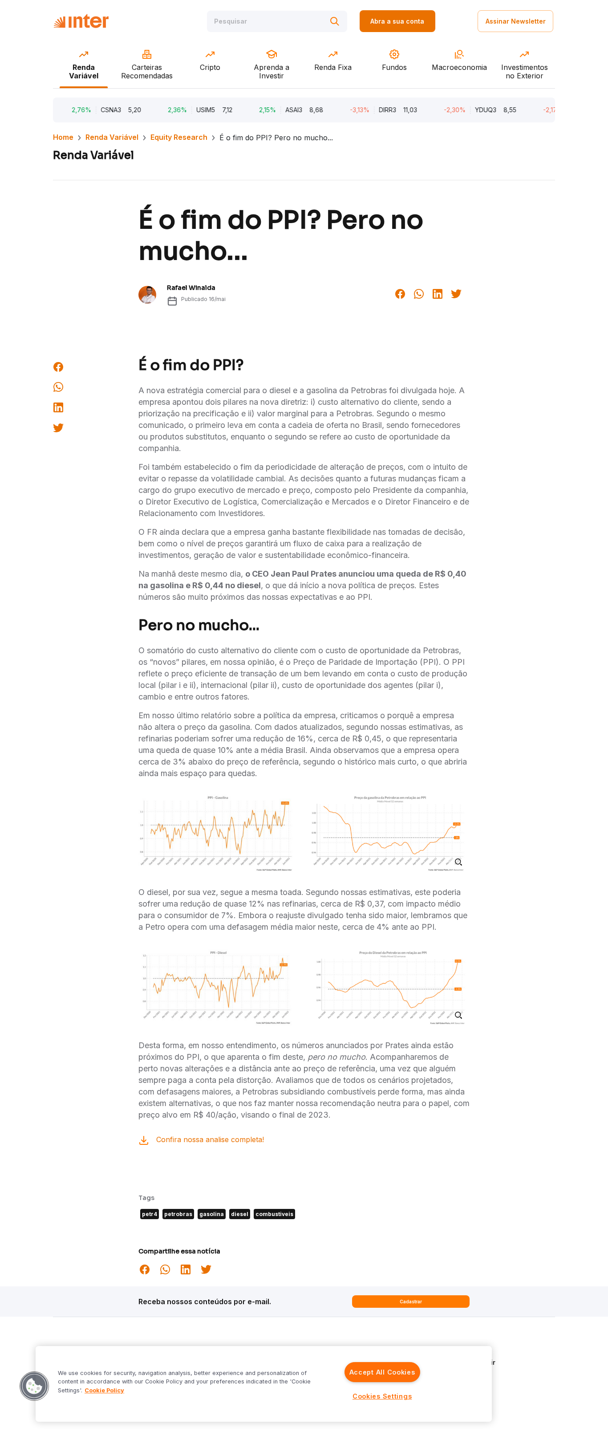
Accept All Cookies (382, 1372)
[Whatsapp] (418, 293)
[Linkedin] (437, 293)
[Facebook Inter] (400, 293)
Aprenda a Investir (466, 1362)
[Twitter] (456, 293)
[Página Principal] (81, 21)
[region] (264, 1384)
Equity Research (178, 137)
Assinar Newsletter (516, 21)
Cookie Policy (104, 1390)
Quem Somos (458, 1349)
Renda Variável (111, 137)
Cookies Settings (382, 1396)
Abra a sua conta (397, 21)
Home (63, 137)
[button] (34, 1386)
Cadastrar (411, 1301)
